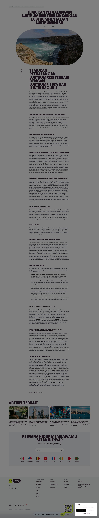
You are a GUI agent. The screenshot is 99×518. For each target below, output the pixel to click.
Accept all (81, 510)
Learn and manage (86, 513)
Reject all (91, 510)
